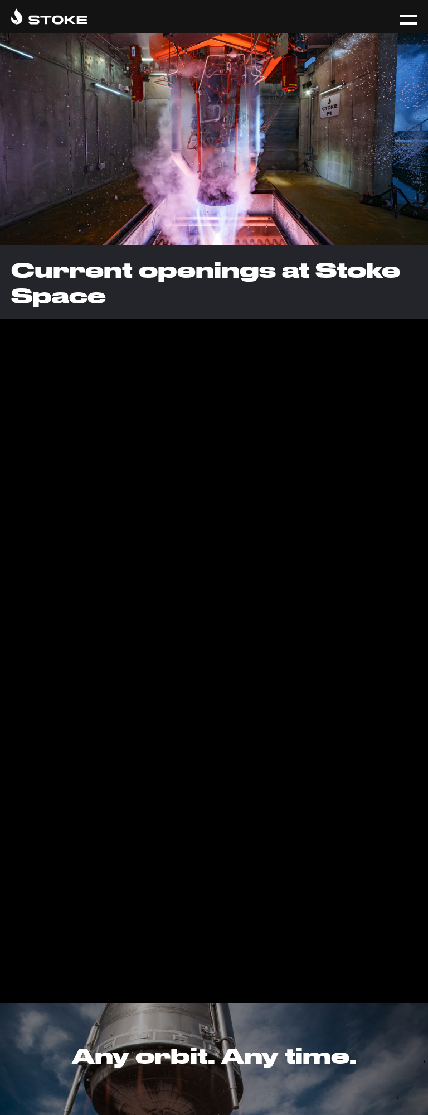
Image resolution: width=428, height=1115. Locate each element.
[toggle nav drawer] (408, 20)
